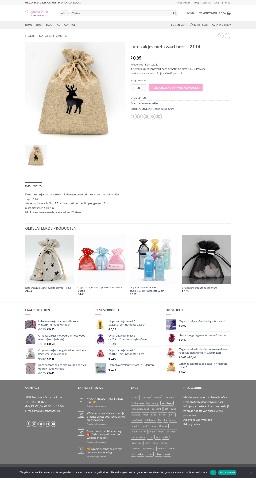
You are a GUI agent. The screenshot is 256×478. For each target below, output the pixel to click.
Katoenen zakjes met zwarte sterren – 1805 (48, 287)
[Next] (230, 268)
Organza (163, 426)
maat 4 (135, 426)
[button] (190, 13)
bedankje (146, 397)
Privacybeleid (227, 472)
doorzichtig (152, 403)
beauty (135, 397)
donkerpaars (138, 403)
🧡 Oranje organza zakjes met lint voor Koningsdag (104, 450)
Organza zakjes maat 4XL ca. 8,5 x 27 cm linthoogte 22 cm (147, 289)
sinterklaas (137, 442)
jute (143, 108)
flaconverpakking (140, 408)
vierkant (161, 448)
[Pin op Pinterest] (153, 116)
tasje (155, 442)
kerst (149, 108)
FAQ (216, 2)
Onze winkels (183, 2)
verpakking (148, 448)
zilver (158, 454)
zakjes (164, 108)
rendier (156, 108)
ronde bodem (138, 437)
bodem (157, 397)
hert (138, 108)
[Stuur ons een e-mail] (47, 424)
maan (173, 420)
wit (133, 454)
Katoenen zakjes (53, 36)
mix (154, 426)
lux (165, 420)
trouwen (136, 448)
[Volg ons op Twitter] (226, 3)
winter (172, 448)
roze (158, 437)
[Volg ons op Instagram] (35, 424)
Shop (39, 24)
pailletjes (171, 431)
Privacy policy (191, 424)
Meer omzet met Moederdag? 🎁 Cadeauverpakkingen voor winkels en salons (104, 434)
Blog (196, 2)
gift (166, 408)
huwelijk (136, 414)
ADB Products (33, 397)
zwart (171, 108)
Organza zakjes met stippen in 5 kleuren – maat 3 (99, 289)
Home (28, 24)
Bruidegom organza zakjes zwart (199, 287)
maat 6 (145, 426)
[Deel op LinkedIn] (159, 116)
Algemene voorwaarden (197, 419)
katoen (162, 414)
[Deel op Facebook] (134, 116)
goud (173, 408)
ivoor (145, 414)
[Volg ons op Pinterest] (229, 3)
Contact (207, 2)
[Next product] (220, 35)
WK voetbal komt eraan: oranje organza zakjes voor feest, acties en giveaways (106, 416)
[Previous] (25, 268)
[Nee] (251, 473)
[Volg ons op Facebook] (222, 3)
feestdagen (167, 403)
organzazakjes (157, 431)
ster (148, 442)
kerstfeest (137, 420)
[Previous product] (227, 35)
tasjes (164, 442)
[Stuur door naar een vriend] (146, 116)
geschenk (156, 408)
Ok (213, 472)
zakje (140, 454)
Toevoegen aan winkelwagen (175, 87)
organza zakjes (139, 431)
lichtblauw (150, 420)
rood (150, 437)
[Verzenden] (174, 13)
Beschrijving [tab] (33, 185)
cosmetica (169, 397)
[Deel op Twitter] (140, 116)
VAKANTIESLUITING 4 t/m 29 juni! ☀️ (105, 400)
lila (159, 420)
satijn (165, 437)
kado (153, 414)
